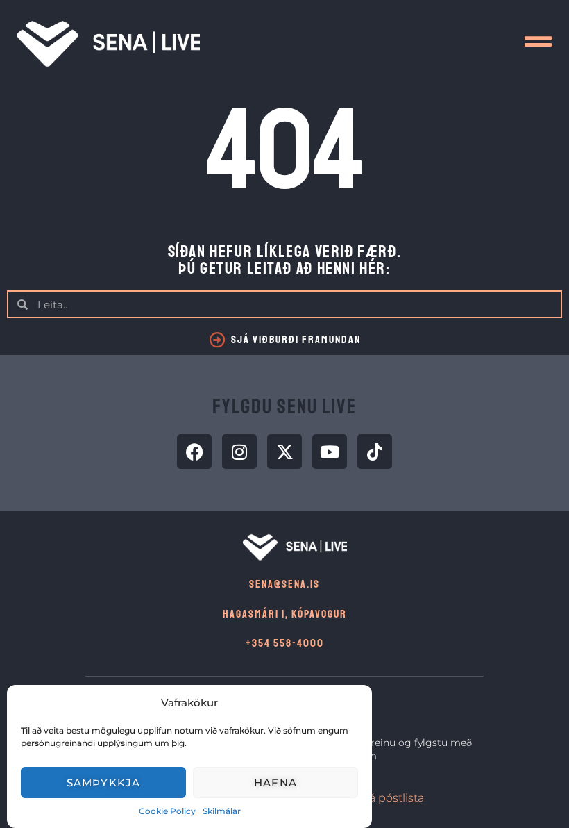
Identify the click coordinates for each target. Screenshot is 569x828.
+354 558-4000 (285, 643)
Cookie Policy (167, 811)
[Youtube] (329, 451)
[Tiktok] (374, 451)
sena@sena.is (284, 584)
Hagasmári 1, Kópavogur (285, 614)
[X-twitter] (284, 451)
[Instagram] (239, 451)
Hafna (275, 782)
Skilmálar (222, 811)
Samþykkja (104, 782)
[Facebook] (194, 451)
